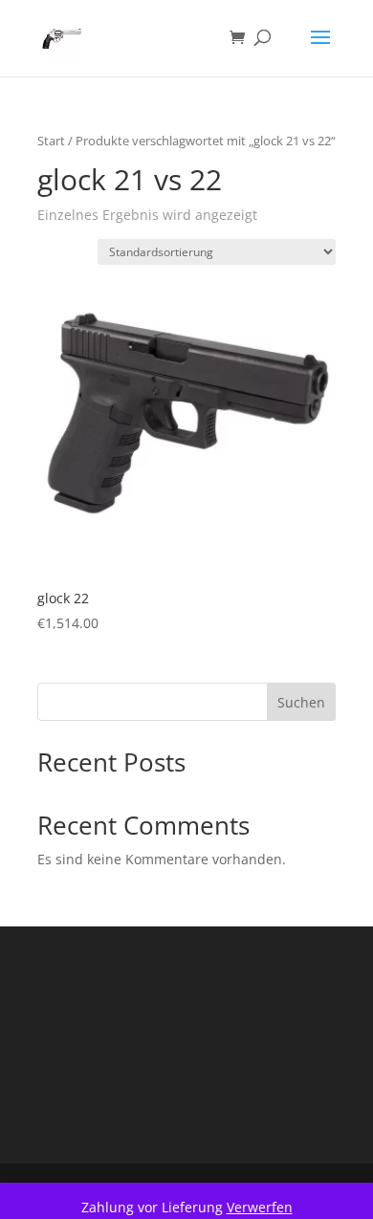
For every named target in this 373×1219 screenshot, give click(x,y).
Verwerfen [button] (260, 1207)
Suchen (301, 702)
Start (51, 140)
